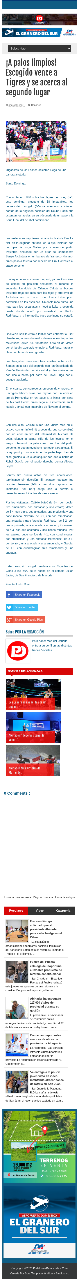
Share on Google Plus (29, 619)
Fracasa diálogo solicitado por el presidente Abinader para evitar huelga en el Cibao (46, 929)
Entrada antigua (65, 897)
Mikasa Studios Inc (58, 1273)
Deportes (36, 105)
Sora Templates (34, 1273)
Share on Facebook (27, 594)
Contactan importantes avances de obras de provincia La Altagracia (45, 1039)
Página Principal (43, 897)
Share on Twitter (25, 607)
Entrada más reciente (17, 897)
